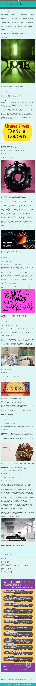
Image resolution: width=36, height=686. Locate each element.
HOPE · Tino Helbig (6, 11)
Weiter (9, 554)
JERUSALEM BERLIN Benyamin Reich (11, 477)
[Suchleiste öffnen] (34, 7)
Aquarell (2, 679)
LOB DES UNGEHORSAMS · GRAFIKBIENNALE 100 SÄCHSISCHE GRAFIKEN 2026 (15, 96)
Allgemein (4, 153)
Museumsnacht (24, 679)
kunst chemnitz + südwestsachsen (18, 3)
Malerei (21, 679)
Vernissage (5, 91)
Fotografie (12, 679)
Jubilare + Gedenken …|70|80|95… (10, 377)
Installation (15, 679)
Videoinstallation (30, 679)
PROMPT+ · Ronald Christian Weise (10, 158)
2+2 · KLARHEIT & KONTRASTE (9, 325)
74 (6, 554)
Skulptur (27, 679)
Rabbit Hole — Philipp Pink (8, 261)
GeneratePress (28, 684)
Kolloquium (18, 679)
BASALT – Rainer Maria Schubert (10, 423)
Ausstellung (7, 679)
